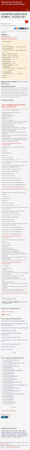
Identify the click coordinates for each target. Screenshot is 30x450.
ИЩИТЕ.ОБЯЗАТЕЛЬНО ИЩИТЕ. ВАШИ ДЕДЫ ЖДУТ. (15, 328)
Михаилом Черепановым (13, 447)
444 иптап (9, 436)
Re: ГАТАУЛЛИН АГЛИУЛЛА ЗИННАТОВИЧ (14, 394)
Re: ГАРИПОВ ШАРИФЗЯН (9, 402)
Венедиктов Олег (11, 435)
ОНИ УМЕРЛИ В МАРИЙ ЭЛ (8, 346)
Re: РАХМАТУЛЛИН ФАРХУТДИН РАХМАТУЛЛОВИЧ (11, 366)
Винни (23, 430)
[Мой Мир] (19, 28)
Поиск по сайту (7, 23)
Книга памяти (7, 314)
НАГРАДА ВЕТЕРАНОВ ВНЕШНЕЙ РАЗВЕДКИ (13, 321)
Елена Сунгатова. (5, 444)
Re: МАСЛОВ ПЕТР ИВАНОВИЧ (11, 360)
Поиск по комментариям (9, 25)
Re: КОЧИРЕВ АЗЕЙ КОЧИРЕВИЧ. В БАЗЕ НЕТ (14, 106)
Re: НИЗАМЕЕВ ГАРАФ (8, 373)
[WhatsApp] (28, 28)
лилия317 (3, 436)
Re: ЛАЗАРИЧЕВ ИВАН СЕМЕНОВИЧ (12, 382)
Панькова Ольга (16, 432)
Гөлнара (24, 432)
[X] (21, 28)
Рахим (19, 430)
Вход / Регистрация (8, 311)
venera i (3, 433)
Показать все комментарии (8, 410)
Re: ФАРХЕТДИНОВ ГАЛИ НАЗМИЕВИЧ (13, 370)
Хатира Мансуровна (15, 110)
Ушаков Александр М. (11, 433)
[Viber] (26, 28)
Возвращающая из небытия (8, 330)
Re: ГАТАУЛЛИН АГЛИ (8, 396)
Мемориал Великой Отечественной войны (13, 2)
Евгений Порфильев (22, 435)
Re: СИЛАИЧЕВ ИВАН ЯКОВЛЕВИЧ (12, 391)
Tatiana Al (3, 435)
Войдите (3, 81)
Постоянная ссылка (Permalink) (8, 109)
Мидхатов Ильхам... (6, 432)
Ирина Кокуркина (17, 436)
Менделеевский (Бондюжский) (9, 39)
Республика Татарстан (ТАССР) (9, 37)
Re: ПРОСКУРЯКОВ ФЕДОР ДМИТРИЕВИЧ (14, 363)
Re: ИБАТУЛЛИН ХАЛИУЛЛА (10, 376)
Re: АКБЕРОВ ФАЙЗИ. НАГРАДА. (11, 388)
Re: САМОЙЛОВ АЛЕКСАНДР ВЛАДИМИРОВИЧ (15, 385)
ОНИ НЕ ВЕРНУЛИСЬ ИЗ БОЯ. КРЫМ (10, 337)
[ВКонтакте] (15, 28)
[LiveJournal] (24, 28)
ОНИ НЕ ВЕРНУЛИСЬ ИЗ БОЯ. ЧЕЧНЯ (10, 344)
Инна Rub (14, 430)
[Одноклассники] (17, 28)
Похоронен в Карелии (7, 349)
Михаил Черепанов (23, 433)
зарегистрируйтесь (13, 81)
